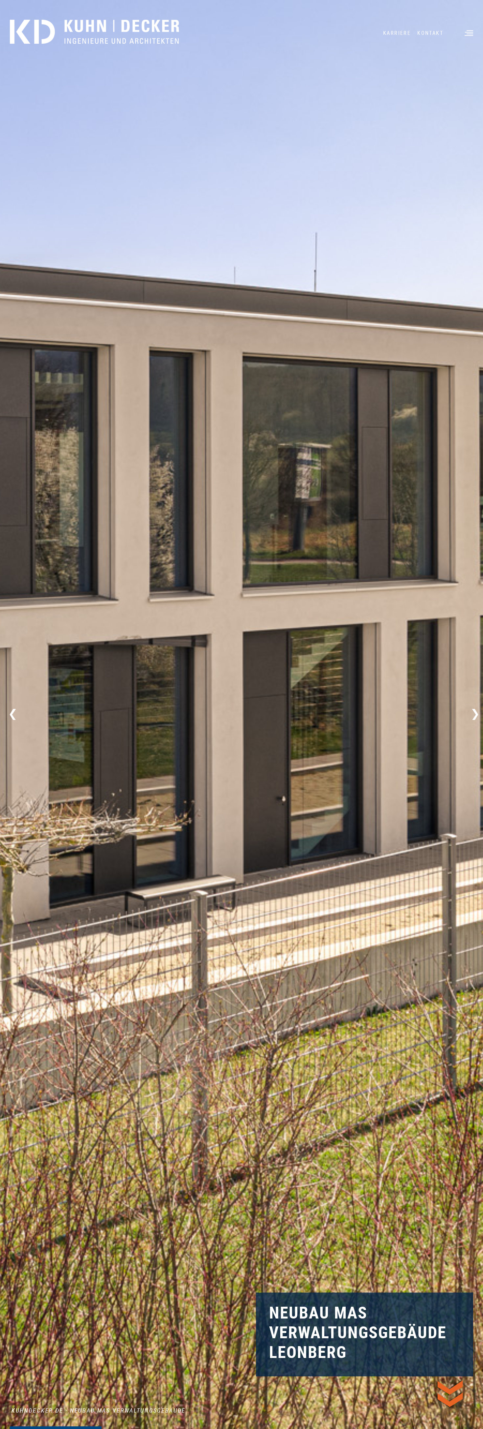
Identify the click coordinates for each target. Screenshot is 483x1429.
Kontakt (430, 32)
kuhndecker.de (37, 1410)
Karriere (397, 32)
